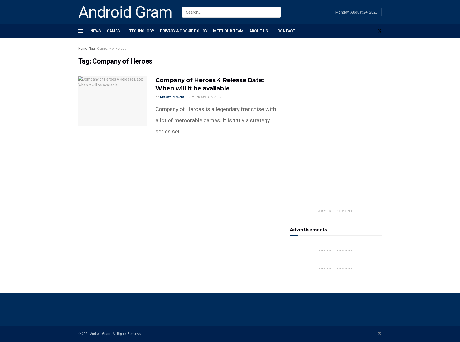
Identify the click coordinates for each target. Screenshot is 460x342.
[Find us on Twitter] (379, 31)
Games (113, 31)
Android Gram (125, 12)
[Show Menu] (80, 31)
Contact (286, 31)
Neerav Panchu (172, 97)
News (96, 31)
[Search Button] (277, 12)
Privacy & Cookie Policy (183, 31)
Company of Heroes (111, 48)
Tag (92, 48)
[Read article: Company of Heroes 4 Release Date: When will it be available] (112, 101)
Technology (141, 31)
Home (82, 48)
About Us (258, 31)
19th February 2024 (202, 97)
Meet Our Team (228, 31)
